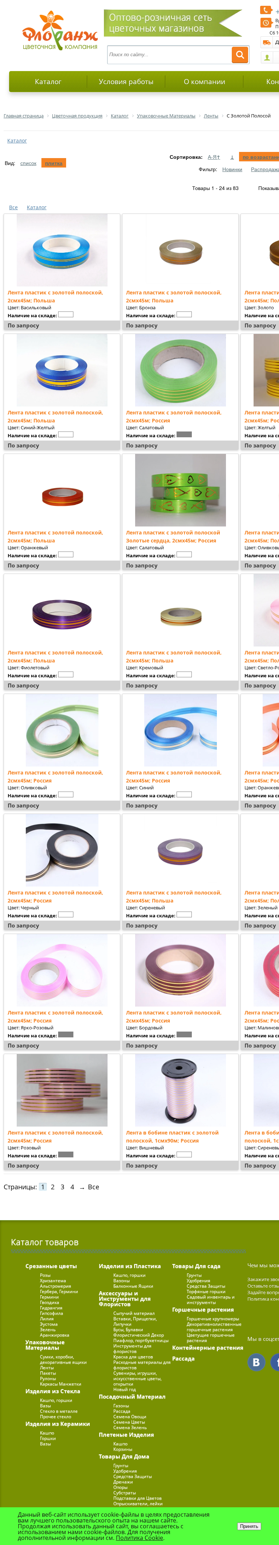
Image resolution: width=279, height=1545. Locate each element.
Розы (45, 1275)
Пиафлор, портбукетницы (141, 1340)
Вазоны (121, 1280)
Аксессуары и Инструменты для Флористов (125, 1298)
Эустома (49, 1324)
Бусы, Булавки (128, 1329)
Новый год (124, 1389)
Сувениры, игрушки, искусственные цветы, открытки (137, 1378)
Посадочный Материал (132, 1396)
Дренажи (123, 1481)
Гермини (49, 1297)
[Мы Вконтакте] (256, 1362)
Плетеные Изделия (126, 1434)
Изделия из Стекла (52, 1391)
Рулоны (48, 1378)
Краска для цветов (133, 1356)
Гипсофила (51, 1313)
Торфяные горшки (206, 1291)
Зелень (48, 1329)
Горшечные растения (203, 1309)
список (28, 162)
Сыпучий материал (134, 1313)
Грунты (120, 1465)
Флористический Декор (138, 1335)
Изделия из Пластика (130, 1265)
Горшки (48, 1438)
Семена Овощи (129, 1416)
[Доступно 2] (184, 434)
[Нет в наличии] (65, 314)
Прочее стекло (55, 1416)
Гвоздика (49, 1302)
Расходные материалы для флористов (142, 1364)
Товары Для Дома (124, 1456)
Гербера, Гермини (59, 1291)
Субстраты (124, 1492)
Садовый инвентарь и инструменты (211, 1299)
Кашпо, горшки (56, 1400)
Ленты (47, 1367)
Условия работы (126, 81)
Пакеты (48, 1373)
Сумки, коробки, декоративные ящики (63, 1359)
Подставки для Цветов (137, 1498)
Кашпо (47, 1432)
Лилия (47, 1318)
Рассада (121, 1411)
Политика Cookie (139, 1538)
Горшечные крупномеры (213, 1318)
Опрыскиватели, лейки (138, 1503)
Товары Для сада (196, 1265)
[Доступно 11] (65, 1034)
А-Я (214, 156)
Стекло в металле (59, 1411)
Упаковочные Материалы (45, 1344)
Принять (249, 1526)
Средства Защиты (132, 1476)
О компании (204, 81)
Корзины (122, 1449)
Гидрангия (51, 1307)
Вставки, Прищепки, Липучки (135, 1321)
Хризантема (53, 1280)
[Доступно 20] (184, 1034)
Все (13, 207)
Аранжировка (54, 1335)
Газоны (121, 1405)
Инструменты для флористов (132, 1348)
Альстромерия (55, 1286)
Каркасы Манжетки (60, 1384)
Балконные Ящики (133, 1286)
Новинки (232, 169)
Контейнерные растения (207, 1347)
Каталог (48, 81)
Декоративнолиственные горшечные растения (214, 1326)
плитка (53, 162)
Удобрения (125, 1471)
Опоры (120, 1487)
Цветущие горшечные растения (211, 1337)
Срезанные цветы (51, 1265)
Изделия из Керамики (57, 1423)
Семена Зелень (130, 1427)
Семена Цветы (129, 1422)
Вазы (45, 1405)
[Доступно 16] (65, 1154)
